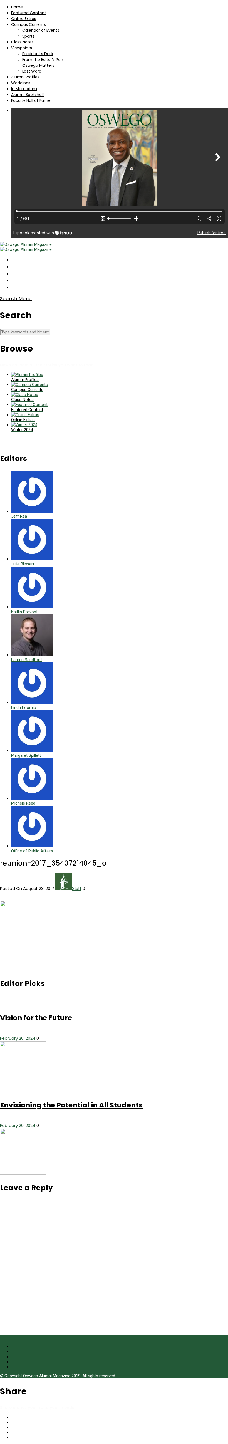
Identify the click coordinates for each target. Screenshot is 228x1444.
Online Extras (23, 18)
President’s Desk (37, 53)
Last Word (31, 71)
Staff (76, 888)
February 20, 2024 (18, 1038)
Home (17, 7)
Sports (28, 36)
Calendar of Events (40, 30)
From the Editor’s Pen (42, 59)
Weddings (20, 83)
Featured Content (28, 13)
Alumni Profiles (25, 77)
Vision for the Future (36, 1018)
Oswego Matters (38, 65)
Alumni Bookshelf (27, 94)
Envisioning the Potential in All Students (71, 1105)
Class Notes (22, 42)
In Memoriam (24, 89)
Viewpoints (21, 48)
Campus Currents (28, 24)
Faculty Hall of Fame (31, 100)
